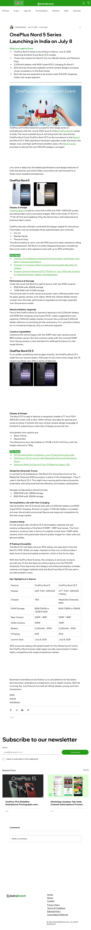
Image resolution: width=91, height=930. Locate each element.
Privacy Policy (53, 869)
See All (86, 732)
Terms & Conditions (56, 872)
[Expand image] (21, 194)
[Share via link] (28, 710)
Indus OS (27, 11)
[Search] (83, 3)
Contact (51, 865)
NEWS (12, 695)
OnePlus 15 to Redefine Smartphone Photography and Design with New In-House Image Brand (22, 765)
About (50, 862)
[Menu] (88, 3)
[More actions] (80, 27)
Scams (16, 11)
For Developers (42, 11)
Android (13, 698)
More (75, 11)
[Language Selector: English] (19, 2)
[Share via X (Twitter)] (16, 710)
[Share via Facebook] (11, 710)
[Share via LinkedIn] (22, 710)
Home (50, 858)
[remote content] (45, 157)
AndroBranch (15, 702)
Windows (56, 11)
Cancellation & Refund (57, 878)
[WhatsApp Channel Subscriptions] (68, 747)
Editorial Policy (54, 875)
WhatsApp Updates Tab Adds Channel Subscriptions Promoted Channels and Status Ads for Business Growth (67, 765)
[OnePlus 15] (22, 747)
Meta (66, 11)
